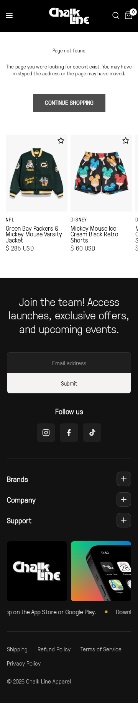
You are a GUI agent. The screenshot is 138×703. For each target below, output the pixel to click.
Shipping (17, 649)
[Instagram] (46, 432)
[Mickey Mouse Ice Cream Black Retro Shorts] (101, 173)
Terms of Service (101, 649)
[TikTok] (92, 432)
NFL (10, 219)
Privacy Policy (24, 663)
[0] (127, 15)
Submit (69, 383)
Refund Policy (54, 649)
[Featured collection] (37, 571)
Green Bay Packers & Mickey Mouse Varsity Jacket (34, 234)
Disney (79, 219)
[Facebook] (69, 432)
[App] (101, 571)
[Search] (116, 15)
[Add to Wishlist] (60, 140)
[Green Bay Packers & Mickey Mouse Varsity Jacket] (36, 173)
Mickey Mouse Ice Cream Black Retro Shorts (94, 234)
